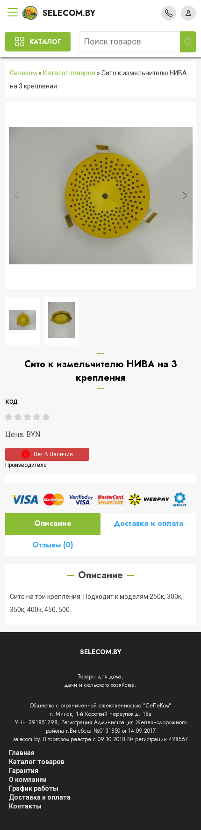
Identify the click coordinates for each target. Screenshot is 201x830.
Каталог (45, 41)
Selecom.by (69, 13)
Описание (53, 523)
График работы (33, 788)
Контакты (25, 806)
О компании (28, 779)
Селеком (23, 73)
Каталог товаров (69, 73)
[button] (185, 195)
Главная (22, 753)
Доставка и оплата (148, 523)
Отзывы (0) (52, 544)
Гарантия (23, 770)
